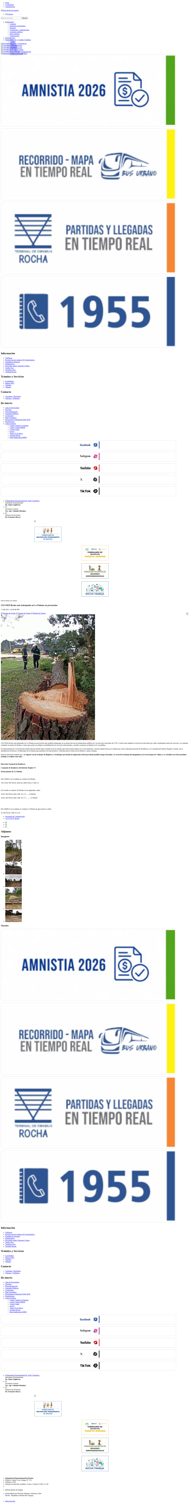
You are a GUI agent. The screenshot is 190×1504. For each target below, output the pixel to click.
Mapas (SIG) (9, 383)
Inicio (7, 3)
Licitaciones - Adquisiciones (19, 30)
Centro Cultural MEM (17, 428)
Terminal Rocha (10, 372)
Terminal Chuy (10, 370)
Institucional (9, 22)
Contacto (13, 24)
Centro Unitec (14, 430)
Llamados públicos (16, 32)
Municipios (9, 40)
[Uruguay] (9, 14)
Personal (13, 28)
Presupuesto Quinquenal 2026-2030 (17, 420)
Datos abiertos (15, 34)
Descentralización (11, 412)
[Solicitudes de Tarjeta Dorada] (95, 560)
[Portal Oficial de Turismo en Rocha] (35, 521)
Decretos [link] (8, 410)
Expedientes (9, 381)
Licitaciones (9, 416)
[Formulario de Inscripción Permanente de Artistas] (48, 542)
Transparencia (10, 7)
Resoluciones (10, 422)
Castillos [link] (13, 42)
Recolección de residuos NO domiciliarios (20, 360)
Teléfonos (8, 358)
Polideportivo (10, 364)
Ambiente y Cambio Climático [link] (20, 40)
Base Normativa (10, 418)
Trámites (8, 385)
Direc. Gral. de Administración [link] (20, 52)
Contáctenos (9, 5)
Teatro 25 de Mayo (16, 433)
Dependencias (10, 38)
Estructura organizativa (18, 26)
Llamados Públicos (11, 414)
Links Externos (10, 424)
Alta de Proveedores (12, 408)
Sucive (12, 431)
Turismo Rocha (15, 435)
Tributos (8, 387)
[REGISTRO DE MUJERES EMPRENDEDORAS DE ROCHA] (95, 578)
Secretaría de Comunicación (15, 816)
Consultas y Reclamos (13, 396)
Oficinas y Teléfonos (12, 398)
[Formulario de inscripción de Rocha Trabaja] (95, 596)
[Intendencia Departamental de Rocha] (10, 10)
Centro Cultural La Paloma (19, 426)
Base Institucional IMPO (18, 437)
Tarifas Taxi (9, 368)
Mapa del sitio (10, 1501)
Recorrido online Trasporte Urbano (17, 366)
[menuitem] (97, 29)
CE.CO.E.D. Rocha (12, 818)
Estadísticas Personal (12, 362)
